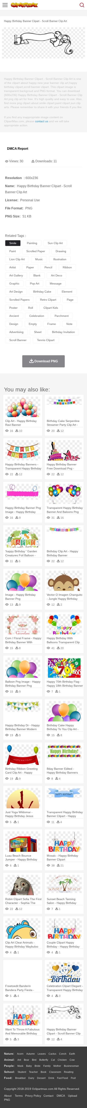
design (13, 324)
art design (16, 291)
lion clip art (17, 259)
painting (32, 243)
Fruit (73, 1078)
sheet (37, 332)
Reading (68, 1072)
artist (12, 267)
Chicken (62, 1059)
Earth (72, 1053)
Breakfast (20, 1078)
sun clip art (55, 243)
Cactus (52, 1053)
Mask (20, 1066)
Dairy (31, 1078)
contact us (41, 121)
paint (12, 251)
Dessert (41, 1078)
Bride (37, 1066)
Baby (29, 1066)
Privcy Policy (33, 1095)
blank (36, 275)
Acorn (20, 1053)
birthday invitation (63, 332)
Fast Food (62, 1078)
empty (33, 324)
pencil (48, 267)
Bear (26, 1059)
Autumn (30, 1053)
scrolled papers (19, 299)
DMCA (61, 1095)
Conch (62, 1053)
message (56, 283)
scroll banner (18, 340)
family (47, 1066)
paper (30, 267)
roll (30, 307)
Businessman (71, 1066)
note (69, 324)
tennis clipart (45, 340)
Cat (53, 1059)
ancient (14, 315)
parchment (62, 315)
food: (8, 1078)
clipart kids (51, 307)
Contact (48, 1095)
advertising (16, 332)
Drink (51, 1078)
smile (12, 243)
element (67, 291)
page (70, 299)
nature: (9, 1053)
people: (9, 1065)
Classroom (55, 1072)
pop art (34, 283)
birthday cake (42, 291)
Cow (72, 1059)
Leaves (42, 1053)
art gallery (16, 275)
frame (51, 324)
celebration (36, 315)
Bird (34, 1059)
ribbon (67, 267)
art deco (56, 275)
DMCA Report (17, 148)
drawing (61, 251)
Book (43, 1072)
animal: (9, 1059)
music (39, 259)
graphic (14, 283)
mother (57, 1066)
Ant (19, 1059)
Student (22, 1072)
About (8, 1095)
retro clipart (48, 299)
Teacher (33, 1072)
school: (9, 1071)
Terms (19, 1095)
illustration (59, 259)
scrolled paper (35, 251)
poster (13, 307)
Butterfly (43, 1059)
